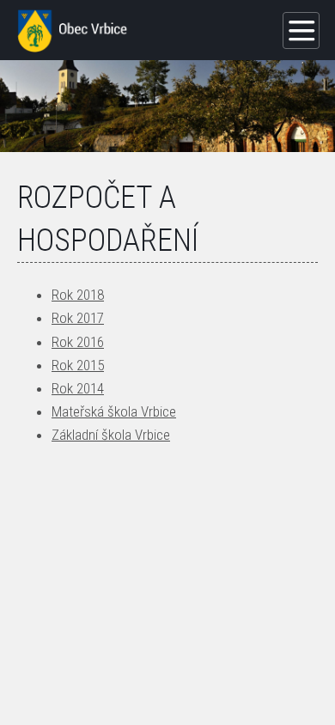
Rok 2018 (78, 294)
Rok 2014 (78, 388)
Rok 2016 (78, 341)
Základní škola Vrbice (111, 434)
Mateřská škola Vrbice (114, 411)
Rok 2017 (78, 317)
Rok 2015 (78, 365)
